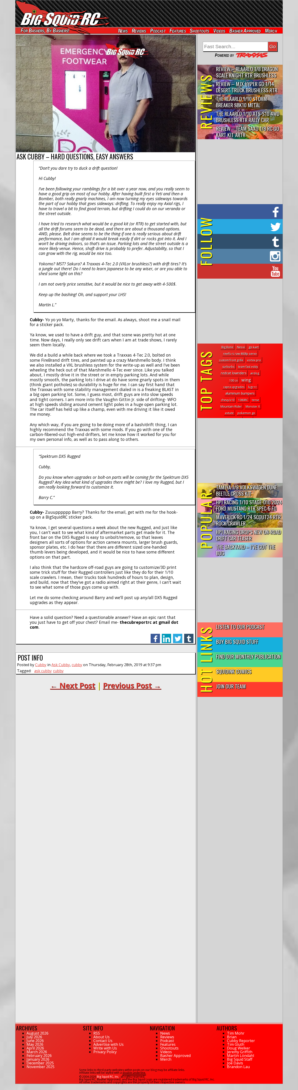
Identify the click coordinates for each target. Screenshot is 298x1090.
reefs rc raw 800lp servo (240, 353)
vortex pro (254, 360)
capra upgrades (233, 387)
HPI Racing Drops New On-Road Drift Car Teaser (248, 535)
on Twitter (246, 226)
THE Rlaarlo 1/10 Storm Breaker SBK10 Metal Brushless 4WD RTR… (241, 102)
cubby (77, 664)
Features (177, 30)
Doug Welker (238, 1048)
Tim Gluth (235, 1044)
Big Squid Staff (239, 1059)
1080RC (243, 400)
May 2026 (35, 1044)
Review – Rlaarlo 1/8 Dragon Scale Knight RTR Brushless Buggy (247, 72)
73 (17, 1086)
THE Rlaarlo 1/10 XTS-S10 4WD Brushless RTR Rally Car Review (247, 117)
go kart (254, 347)
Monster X (253, 406)
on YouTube (244, 271)
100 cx (233, 380)
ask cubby (43, 670)
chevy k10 (227, 400)
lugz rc (252, 387)
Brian (232, 1036)
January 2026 (38, 1059)
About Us (101, 1036)
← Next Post (72, 685)
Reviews (139, 30)
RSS (96, 1033)
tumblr (188, 636)
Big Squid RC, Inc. (108, 1077)
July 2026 (34, 1036)
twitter (177, 636)
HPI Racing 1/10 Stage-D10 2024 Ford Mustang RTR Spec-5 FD (249, 505)
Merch (271, 30)
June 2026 (35, 1040)
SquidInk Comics (233, 671)
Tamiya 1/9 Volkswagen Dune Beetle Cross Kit (246, 490)
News (123, 30)
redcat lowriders (234, 373)
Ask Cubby (60, 664)
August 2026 (37, 1033)
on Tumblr (246, 241)
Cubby (40, 664)
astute (229, 413)
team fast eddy (248, 367)
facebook (155, 636)
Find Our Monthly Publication (248, 656)
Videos (219, 30)
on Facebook (241, 211)
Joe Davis (235, 1063)
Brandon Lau (238, 1066)
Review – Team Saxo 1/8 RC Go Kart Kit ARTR (247, 131)
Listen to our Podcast (240, 626)
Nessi (241, 347)
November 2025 (40, 1066)
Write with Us (105, 1048)
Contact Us (102, 1040)
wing (246, 380)
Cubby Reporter (241, 1040)
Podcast (157, 30)
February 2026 (39, 1055)
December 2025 (40, 1063)
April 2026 (35, 1048)
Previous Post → (132, 685)
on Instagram (239, 256)
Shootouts (199, 30)
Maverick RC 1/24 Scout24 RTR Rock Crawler (248, 520)
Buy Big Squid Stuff (237, 641)
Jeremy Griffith (239, 1051)
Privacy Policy (105, 1051)
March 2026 (37, 1051)
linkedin (166, 636)
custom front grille (231, 360)
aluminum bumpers (240, 393)
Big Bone (227, 347)
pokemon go (246, 413)
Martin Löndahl (240, 1055)
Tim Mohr (235, 1033)
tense (255, 400)
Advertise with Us (108, 1044)
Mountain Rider (231, 406)
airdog (254, 373)
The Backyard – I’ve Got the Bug (245, 550)
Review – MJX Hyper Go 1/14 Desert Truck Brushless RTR (246, 87)
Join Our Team (231, 686)
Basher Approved (245, 30)
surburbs (228, 367)
